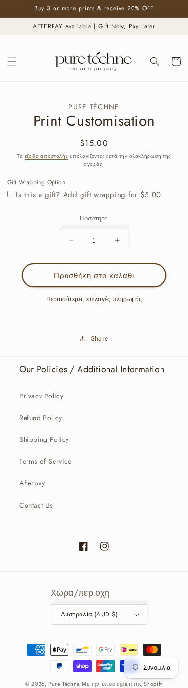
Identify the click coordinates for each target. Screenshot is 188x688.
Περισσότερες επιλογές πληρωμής (94, 299)
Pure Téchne (64, 684)
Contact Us (36, 505)
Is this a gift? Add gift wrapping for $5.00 (88, 195)
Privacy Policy (41, 396)
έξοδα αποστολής (46, 156)
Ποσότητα (94, 218)
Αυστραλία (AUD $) (89, 614)
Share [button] (99, 338)
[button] (12, 61)
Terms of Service (45, 461)
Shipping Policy (44, 439)
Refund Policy (40, 418)
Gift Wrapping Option (36, 182)
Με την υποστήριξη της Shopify (122, 684)
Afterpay (32, 483)
